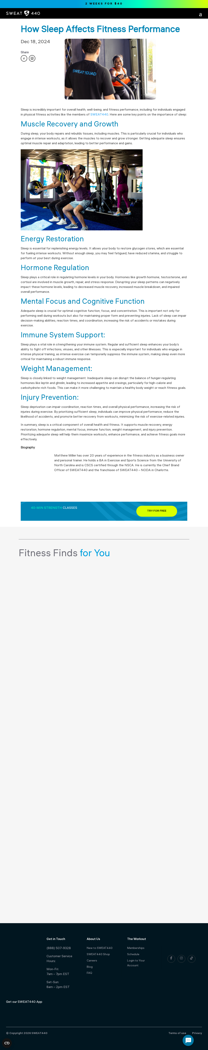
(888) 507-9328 (59, 948)
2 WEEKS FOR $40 (104, 3)
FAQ (89, 973)
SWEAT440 (99, 115)
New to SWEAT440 (100, 948)
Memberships (135, 948)
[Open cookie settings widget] (7, 1043)
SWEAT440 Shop (98, 954)
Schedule (133, 954)
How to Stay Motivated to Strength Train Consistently (92, 880)
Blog (90, 967)
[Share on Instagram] (32, 58)
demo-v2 (35, 573)
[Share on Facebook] (24, 58)
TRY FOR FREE (156, 511)
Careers (92, 960)
